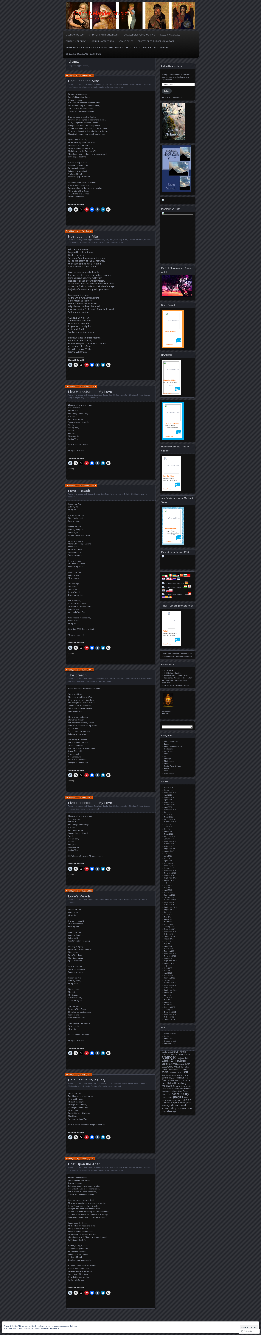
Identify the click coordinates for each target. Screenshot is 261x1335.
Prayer (166, 771)
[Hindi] (185, 587)
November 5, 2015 (89, 386)
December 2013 (170, 954)
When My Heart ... (171, 529)
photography (166, 1094)
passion (120, 494)
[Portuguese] (175, 594)
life (165, 756)
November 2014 (170, 932)
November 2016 (170, 873)
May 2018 (168, 829)
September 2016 (170, 878)
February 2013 (169, 978)
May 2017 (168, 858)
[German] (186, 583)
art (189, 1055)
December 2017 (170, 841)
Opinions (187, 1089)
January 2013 (169, 980)
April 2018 (168, 832)
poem (175, 1094)
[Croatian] (163, 579)
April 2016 (168, 890)
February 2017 (169, 866)
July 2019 (167, 812)
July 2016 (167, 883)
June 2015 (168, 914)
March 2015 (168, 922)
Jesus (166, 1080)
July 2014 (167, 941)
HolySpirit (71, 681)
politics (164, 1097)
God (138, 679)
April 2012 (168, 1002)
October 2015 (169, 905)
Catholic (169, 1057)
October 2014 (169, 934)
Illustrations (168, 749)
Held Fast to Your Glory (86, 1080)
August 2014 (169, 939)
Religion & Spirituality (76, 398)
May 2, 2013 (86, 1075)
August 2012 (169, 993)
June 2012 (168, 997)
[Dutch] (174, 579)
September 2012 (170, 990)
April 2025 (168, 795)
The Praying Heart (172, 423)
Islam (181, 1078)
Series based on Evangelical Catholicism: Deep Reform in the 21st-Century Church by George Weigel (117, 48)
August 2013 (169, 963)
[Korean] (163, 591)
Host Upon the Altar (84, 1164)
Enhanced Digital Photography (139, 35)
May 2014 (168, 944)
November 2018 (170, 822)
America (174, 1055)
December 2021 (170, 805)
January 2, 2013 (88, 1159)
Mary (184, 1083)
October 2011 (169, 1017)
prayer (178, 1097)
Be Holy (76, 76)
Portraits (167, 768)
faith (165, 1072)
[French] (173, 583)
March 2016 (168, 893)
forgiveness (173, 1072)
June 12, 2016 (87, 76)
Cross (96, 494)
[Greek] (173, 587)
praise (170, 1097)
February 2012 (169, 1007)
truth (190, 1109)
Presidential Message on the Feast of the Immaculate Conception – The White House (177, 680)
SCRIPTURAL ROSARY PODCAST (177, 685)
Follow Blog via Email (171, 66)
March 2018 (168, 834)
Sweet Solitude (170, 332)
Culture (171, 1066)
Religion (186, 1099)
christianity (118, 84)
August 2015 (169, 910)
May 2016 (168, 888)
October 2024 (169, 797)
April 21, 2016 (87, 231)
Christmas (179, 1064)
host (69, 87)
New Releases (126, 41)
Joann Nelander (144, 395)
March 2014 (168, 949)
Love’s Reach (79, 491)
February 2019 (169, 819)
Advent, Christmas (171, 742)
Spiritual (180, 1108)
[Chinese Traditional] (188, 576)
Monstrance (76, 87)
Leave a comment (116, 87)
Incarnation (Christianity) (129, 395)
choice (186, 1058)
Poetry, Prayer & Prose (172, 766)
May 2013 (168, 971)
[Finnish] (178, 579)
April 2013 (168, 973)
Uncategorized (81, 84)
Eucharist (132, 84)
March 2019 (168, 817)
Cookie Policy (54, 1328)
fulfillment (139, 84)
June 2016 (168, 885)
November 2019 (170, 810)
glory (179, 1072)
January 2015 (169, 927)
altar (106, 84)
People (185, 1091)
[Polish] (171, 591)
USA (163, 1111)
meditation (168, 1085)
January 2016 (169, 897)
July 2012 (167, 995)
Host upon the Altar (83, 81)
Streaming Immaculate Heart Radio (83, 54)
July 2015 (167, 912)
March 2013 (168, 975)
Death (178, 1067)
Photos (166, 764)
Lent (165, 754)
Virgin (174, 1111)
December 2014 (170, 929)
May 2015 (168, 917)
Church (127, 679)
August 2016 (169, 880)
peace (170, 1091)
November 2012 (170, 985)
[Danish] (171, 579)
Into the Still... (168, 476)
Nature (164, 1089)
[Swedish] (174, 576)
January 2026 (169, 790)
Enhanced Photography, (173, 746)
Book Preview (169, 344)
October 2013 (169, 958)
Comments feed (170, 1041)
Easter (166, 744)
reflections (177, 1100)
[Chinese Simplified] (181, 576)
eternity (176, 1069)
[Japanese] (189, 587)
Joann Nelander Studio (100, 13)
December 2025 (170, 793)
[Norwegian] (167, 591)
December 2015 (170, 900)
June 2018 (168, 827)
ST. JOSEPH (168, 671)
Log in (166, 1036)
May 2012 (168, 1000)
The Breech (77, 675)
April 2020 (168, 807)
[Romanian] (170, 598)
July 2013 (167, 966)
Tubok (165, 631)
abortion (165, 1052)
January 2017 (169, 868)
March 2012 (168, 1005)
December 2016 (170, 871)
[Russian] (163, 598)
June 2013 (168, 968)
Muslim (188, 1086)
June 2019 (168, 814)
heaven (177, 1075)
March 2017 (168, 863)
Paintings (167, 759)
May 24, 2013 (87, 891)
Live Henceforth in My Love (90, 392)
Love (178, 1083)
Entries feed (168, 1039)
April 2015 (168, 919)
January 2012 (169, 1010)
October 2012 (169, 988)
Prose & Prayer (167, 1100)
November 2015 (170, 902)
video (168, 1111)
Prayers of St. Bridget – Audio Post (156, 41)
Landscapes (168, 751)
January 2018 (169, 839)
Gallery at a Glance (170, 35)
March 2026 (168, 788)
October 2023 (169, 802)
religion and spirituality (90, 87)
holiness (147, 84)
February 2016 (169, 895)
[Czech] (167, 579)
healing (172, 1075)
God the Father (146, 679)
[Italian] (170, 576)
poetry (184, 1094)
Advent (171, 1052)
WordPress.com (170, 1043)
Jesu (78, 681)
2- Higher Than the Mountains (104, 35)
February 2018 (169, 836)
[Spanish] (166, 598)
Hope (176, 1078)
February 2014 (169, 951)
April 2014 (168, 946)
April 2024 (168, 800)
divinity (125, 84)
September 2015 (170, 907)
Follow (166, 91)
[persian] (163, 576)
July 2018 (167, 824)
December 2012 (170, 983)
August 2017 (169, 851)
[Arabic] (177, 576)
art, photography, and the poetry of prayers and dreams (99, 18)
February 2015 (169, 924)
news (169, 1088)
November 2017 (170, 844)
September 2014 (170, 936)
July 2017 (167, 853)
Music (183, 1086)
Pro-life (186, 1097)
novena (174, 1089)
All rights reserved (100, 1083)
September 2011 (170, 1019)
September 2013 (170, 961)
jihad (172, 1081)
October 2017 (169, 846)
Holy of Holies (114, 395)
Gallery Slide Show (76, 41)
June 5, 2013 (87, 797)
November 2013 (170, 956)
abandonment (99, 84)
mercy (177, 1086)
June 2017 (168, 856)
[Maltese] (166, 576)
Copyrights (98, 395)
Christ (111, 84)
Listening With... (169, 380)
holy (182, 1075)
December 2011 (170, 1012)
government (166, 1075)
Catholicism (98, 679)
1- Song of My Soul (75, 35)
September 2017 (170, 849)
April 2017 (168, 861)
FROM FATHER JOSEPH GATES (176, 675)
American (183, 1054)
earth (167, 1069)
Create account (169, 1034)
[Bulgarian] (185, 576)
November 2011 (170, 1014)
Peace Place (178, 1091)
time (185, 1109)
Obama (180, 1089)
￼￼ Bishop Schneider (172, 673)
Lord (172, 1083)
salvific (101, 87)
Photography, (169, 761)
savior (107, 87)
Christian (112, 679)
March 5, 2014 (87, 670)
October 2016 (169, 875)
